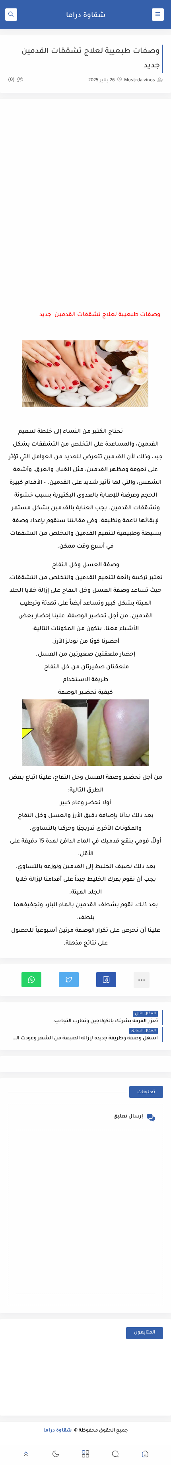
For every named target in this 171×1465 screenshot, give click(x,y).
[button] (106, 979)
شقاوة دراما (85, 16)
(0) (12, 80)
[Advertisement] (85, 192)
